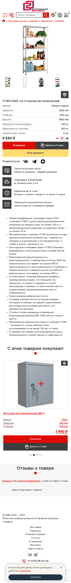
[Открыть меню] (4, 15)
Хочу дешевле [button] (35, 153)
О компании (35, 541)
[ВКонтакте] (26, 161)
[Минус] (57, 138)
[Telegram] (34, 161)
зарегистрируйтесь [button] (29, 481)
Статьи (35, 538)
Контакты (35, 545)
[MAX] (43, 161)
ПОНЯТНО (35, 577)
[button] (60, 15)
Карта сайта (35, 549)
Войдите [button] (7, 481)
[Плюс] (67, 138)
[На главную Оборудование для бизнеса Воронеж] (35, 6)
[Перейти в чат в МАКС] (41, 555)
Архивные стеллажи (52, 21)
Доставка (35, 527)
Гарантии (35, 531)
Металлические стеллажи (23, 21)
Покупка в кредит (35, 534)
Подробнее (25, 570)
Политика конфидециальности (19, 518)
